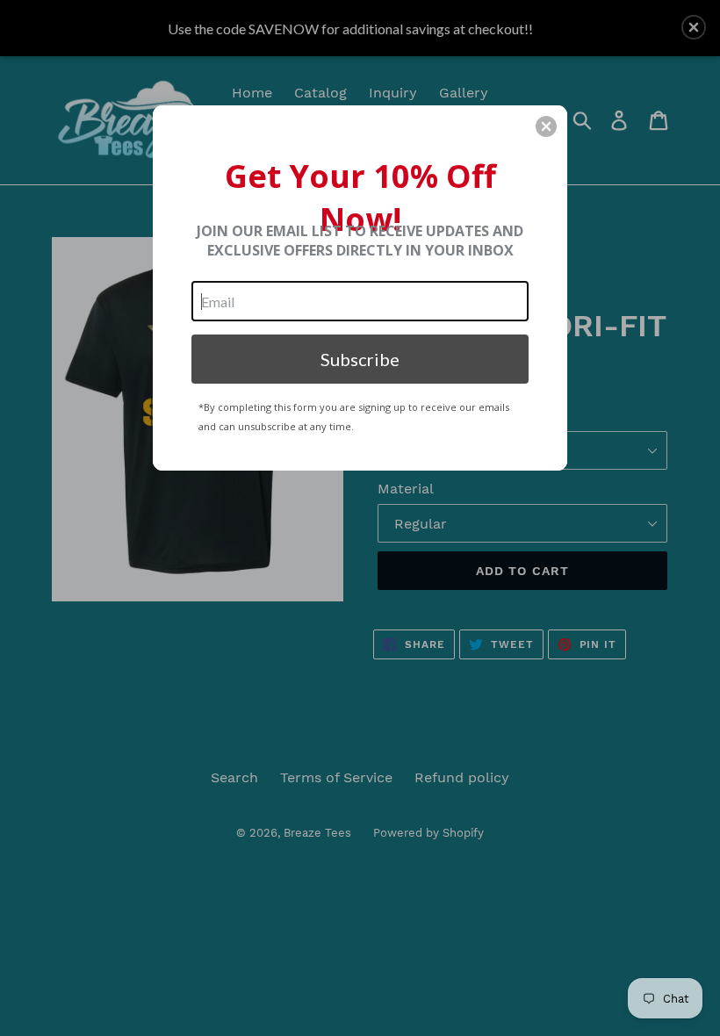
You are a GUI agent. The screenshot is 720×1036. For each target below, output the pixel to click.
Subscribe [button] (360, 359)
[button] (546, 126)
